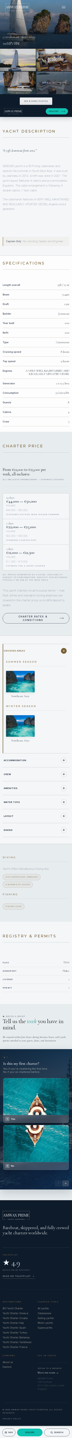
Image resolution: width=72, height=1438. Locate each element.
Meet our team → (48, 1372)
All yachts (43, 1308)
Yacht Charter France (15, 1347)
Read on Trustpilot (19, 1276)
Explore (7, 1366)
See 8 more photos (36, 101)
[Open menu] (64, 7)
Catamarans (44, 1313)
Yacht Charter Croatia (15, 1318)
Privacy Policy (12, 1419)
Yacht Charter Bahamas (16, 1337)
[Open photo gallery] (36, 24)
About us (8, 1362)
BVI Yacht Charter (13, 1308)
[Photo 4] (18, 83)
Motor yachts (45, 1322)
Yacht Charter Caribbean (17, 1342)
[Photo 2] (18, 60)
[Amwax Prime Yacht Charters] (17, 7)
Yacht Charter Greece (15, 1313)
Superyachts (45, 1327)
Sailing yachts (46, 1318)
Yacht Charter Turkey (15, 1332)
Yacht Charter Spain (14, 1327)
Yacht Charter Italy (13, 1322)
